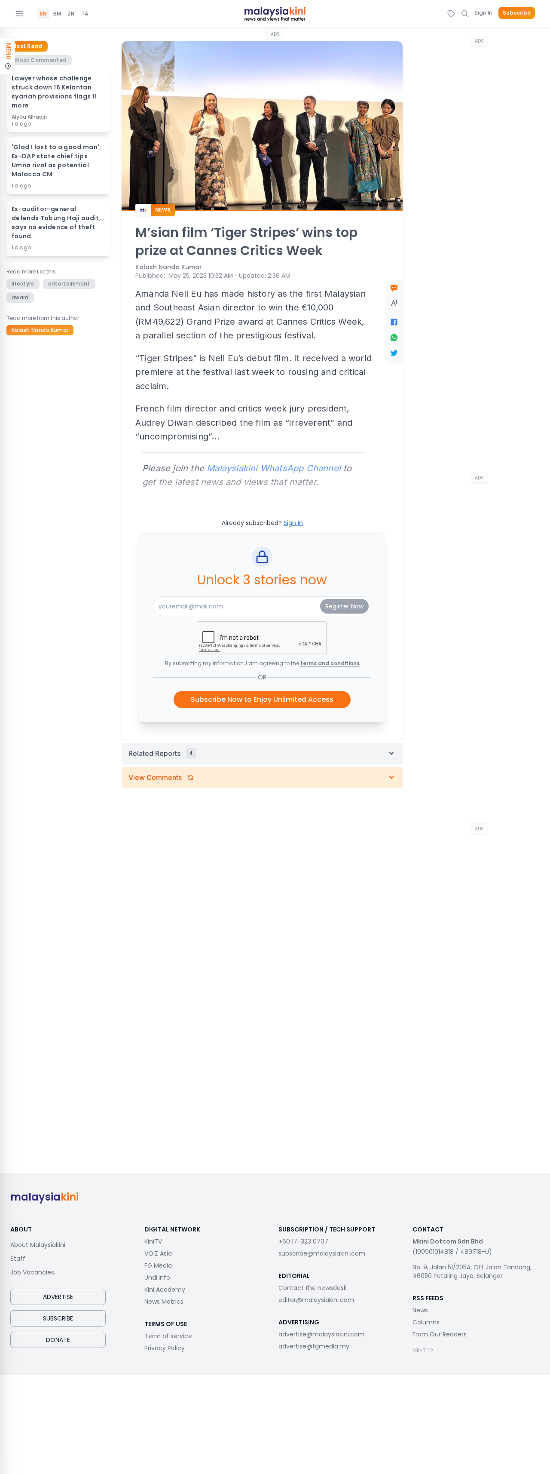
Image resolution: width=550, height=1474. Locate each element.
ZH (70, 13)
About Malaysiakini (37, 1245)
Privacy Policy (164, 1348)
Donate (58, 1340)
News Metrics (163, 1301)
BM (57, 13)
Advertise (58, 1297)
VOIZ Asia (158, 1253)
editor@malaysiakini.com (316, 1300)
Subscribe (517, 12)
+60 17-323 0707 (303, 1241)
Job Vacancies (32, 1272)
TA (84, 13)
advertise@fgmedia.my (313, 1346)
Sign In (483, 12)
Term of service (168, 1336)
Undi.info (157, 1277)
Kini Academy (164, 1289)
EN (43, 13)
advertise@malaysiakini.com (321, 1334)
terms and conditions (330, 663)
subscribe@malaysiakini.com (321, 1253)
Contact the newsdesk (312, 1288)
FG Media (158, 1265)
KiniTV (153, 1241)
